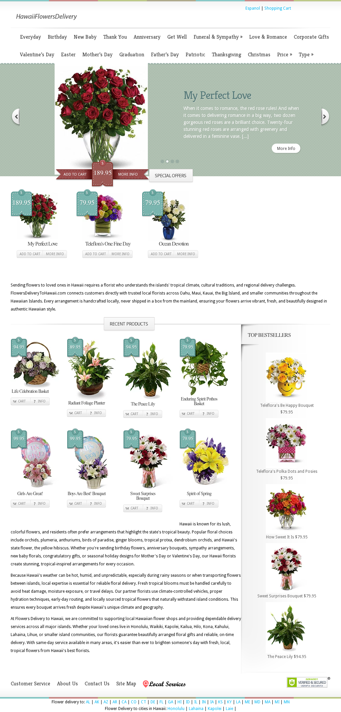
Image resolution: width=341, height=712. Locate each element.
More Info (128, 174)
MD (257, 702)
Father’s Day (165, 54)
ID (188, 702)
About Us (67, 683)
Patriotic (195, 54)
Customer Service (30, 683)
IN (204, 702)
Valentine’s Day (37, 54)
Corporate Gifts (311, 36)
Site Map (126, 683)
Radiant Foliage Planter (86, 402)
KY (229, 702)
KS (220, 702)
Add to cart (30, 254)
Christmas (259, 54)
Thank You (115, 36)
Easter (68, 54)
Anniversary (147, 36)
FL (162, 702)
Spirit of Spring (199, 493)
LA (238, 702)
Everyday (30, 36)
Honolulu (176, 708)
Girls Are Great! (30, 493)
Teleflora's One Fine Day (108, 243)
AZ (106, 702)
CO (134, 702)
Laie (229, 708)
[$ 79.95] (102, 239)
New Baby (85, 36)
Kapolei (214, 708)
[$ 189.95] (37, 239)
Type (306, 54)
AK (97, 702)
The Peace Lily (143, 403)
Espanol (252, 8)
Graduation (131, 54)
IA (212, 702)
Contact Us (97, 683)
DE (153, 702)
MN (287, 702)
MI (277, 702)
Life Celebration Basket (30, 391)
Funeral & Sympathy (217, 36)
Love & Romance (268, 36)
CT (143, 702)
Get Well (177, 36)
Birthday (57, 36)
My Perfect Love (217, 95)
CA (124, 702)
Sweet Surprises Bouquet (142, 495)
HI (179, 702)
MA (267, 702)
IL (195, 702)
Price (284, 54)
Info (42, 401)
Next (325, 116)
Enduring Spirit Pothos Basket (199, 400)
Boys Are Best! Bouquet (87, 493)
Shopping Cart (277, 8)
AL (88, 702)
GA (170, 702)
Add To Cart (75, 174)
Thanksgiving (226, 54)
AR (115, 702)
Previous (15, 116)
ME (247, 702)
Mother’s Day (97, 54)
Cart (22, 401)
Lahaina (196, 708)
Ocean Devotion (173, 243)
